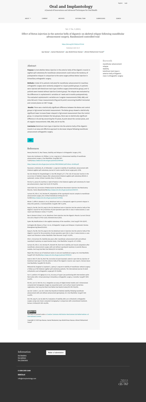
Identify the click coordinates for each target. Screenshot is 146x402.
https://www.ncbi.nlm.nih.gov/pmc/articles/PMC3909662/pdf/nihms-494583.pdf (53, 164)
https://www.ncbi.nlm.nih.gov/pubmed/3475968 (47, 198)
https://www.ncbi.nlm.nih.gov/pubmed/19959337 (56, 255)
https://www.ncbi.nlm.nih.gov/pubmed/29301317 (62, 190)
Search (118, 18)
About (27, 18)
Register (120, 3)
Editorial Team (80, 18)
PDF (30, 140)
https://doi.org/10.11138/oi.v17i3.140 (73, 44)
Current (44, 18)
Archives (61, 18)
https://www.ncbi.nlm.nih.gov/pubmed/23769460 (47, 160)
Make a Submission (56, 353)
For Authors (22, 358)
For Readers (22, 355)
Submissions (100, 18)
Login (125, 3)
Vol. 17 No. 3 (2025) (73, 29)
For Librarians (23, 360)
